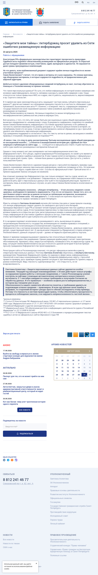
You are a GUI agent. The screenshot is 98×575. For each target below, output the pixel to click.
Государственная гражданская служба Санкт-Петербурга (71, 507)
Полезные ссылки (58, 555)
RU (88, 2)
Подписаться (26, 433)
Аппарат (54, 486)
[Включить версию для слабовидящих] (77, 2)
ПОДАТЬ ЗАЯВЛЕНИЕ (51, 22)
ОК (12, 460)
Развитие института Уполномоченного (67, 494)
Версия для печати (11, 333)
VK (4, 460)
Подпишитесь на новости (14, 420)
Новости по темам (11, 543)
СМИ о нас (7, 547)
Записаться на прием (18, 22)
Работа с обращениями (13, 55)
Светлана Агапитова (59, 478)
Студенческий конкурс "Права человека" (68, 545)
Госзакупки (55, 502)
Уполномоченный (60, 474)
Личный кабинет (57, 523)
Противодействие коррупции (63, 512)
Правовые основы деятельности (65, 490)
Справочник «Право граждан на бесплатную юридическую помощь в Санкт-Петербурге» (70, 550)
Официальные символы (61, 498)
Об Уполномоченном (59, 482)
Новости (7, 535)
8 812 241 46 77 (88, 10)
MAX (16, 460)
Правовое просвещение (63, 535)
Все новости (24, 410)
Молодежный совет (59, 516)
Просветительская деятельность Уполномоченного (65, 540)
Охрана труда (56, 519)
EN (94, 2)
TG (8, 460)
